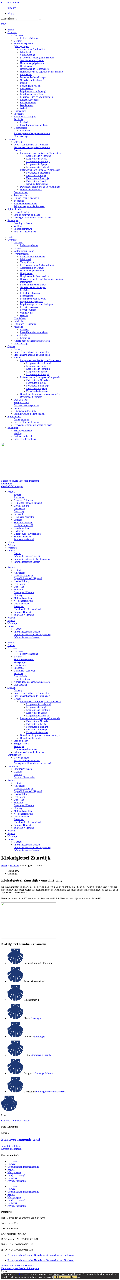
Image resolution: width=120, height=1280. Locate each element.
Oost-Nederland (22, 528)
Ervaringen (13, 220)
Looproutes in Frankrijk (38, 161)
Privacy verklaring (17, 1180)
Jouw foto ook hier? (11, 1146)
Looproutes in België (36, 158)
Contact (11, 550)
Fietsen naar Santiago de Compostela (32, 147)
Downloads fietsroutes (37, 184)
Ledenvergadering (29, 38)
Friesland (18, 514)
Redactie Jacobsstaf (29, 99)
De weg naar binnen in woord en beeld (33, 217)
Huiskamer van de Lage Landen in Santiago (41, 71)
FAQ (3, 24)
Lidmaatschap (21, 136)
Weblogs (18, 226)
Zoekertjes (19, 200)
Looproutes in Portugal (37, 167)
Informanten (26, 74)
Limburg (18, 519)
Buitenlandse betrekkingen (33, 77)
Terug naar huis (21, 195)
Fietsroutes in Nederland (38, 172)
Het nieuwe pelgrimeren (32, 63)
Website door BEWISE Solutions (17, 1265)
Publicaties (19, 113)
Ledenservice (26, 88)
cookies (19, 1274)
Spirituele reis (14, 209)
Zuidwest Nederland (24, 539)
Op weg (11, 139)
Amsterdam (19, 497)
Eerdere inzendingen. (11, 1148)
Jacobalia (18, 119)
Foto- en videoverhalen (25, 231)
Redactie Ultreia (28, 102)
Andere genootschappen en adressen (32, 133)
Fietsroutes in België (36, 175)
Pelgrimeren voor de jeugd (33, 91)
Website (24, 108)
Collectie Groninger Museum (15, 1120)
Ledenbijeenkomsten (30, 85)
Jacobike (24, 83)
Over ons (12, 32)
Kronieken (25, 130)
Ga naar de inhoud (10, 2)
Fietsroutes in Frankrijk (37, 178)
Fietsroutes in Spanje (36, 181)
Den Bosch (19, 508)
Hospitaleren (26, 66)
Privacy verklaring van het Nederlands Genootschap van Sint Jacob (41, 1255)
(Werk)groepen (21, 46)
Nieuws (11, 542)
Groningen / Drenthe (24, 517)
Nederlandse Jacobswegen (33, 80)
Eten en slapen (21, 192)
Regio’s (11, 491)
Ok (56, 1277)
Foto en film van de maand (27, 214)
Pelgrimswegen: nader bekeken (29, 206)
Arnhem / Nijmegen (23, 500)
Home (11, 29)
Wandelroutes (26, 105)
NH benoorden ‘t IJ (23, 525)
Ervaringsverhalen (23, 223)
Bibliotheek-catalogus (24, 670)
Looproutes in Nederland (38, 156)
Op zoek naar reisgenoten (26, 198)
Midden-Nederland (23, 522)
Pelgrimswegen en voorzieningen (36, 97)
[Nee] (78, 1277)
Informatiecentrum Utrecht (27, 556)
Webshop (12, 547)
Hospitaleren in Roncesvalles (34, 69)
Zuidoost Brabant (22, 536)
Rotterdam (19, 531)
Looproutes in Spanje (36, 164)
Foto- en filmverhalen (24, 777)
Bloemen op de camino (25, 203)
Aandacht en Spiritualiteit (32, 49)
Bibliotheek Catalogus (25, 116)
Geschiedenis (20, 127)
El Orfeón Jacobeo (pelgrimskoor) (37, 57)
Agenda (11, 545)
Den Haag (19, 511)
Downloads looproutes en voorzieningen (40, 186)
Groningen (36, 1018)
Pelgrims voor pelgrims (31, 94)
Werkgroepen (20, 662)
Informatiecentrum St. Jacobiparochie (32, 559)
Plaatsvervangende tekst (20, 1139)
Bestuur (17, 40)
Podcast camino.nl (23, 228)
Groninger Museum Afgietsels (51, 1091)
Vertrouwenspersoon (24, 43)
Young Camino (27, 54)
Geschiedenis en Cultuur (32, 60)
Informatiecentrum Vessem (27, 561)
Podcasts (18, 774)
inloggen (12, 8)
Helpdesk (12, 1178)
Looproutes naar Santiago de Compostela (40, 153)
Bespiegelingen (21, 212)
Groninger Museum (44, 1073)
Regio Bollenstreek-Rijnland (28, 503)
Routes (17, 150)
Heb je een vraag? (16, 1175)
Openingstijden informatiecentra (23, 1166)
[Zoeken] (40, 19)
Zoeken (5, 18)
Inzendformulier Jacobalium (34, 125)
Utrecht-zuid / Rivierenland (27, 533)
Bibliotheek (25, 52)
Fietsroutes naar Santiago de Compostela (40, 170)
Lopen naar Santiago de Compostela (32, 144)
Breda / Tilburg (21, 505)
